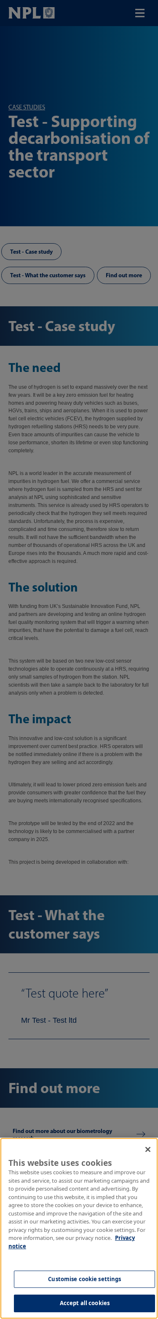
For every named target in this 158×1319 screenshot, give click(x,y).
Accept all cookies (85, 1303)
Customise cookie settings (84, 1279)
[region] (79, 1228)
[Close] (148, 1149)
